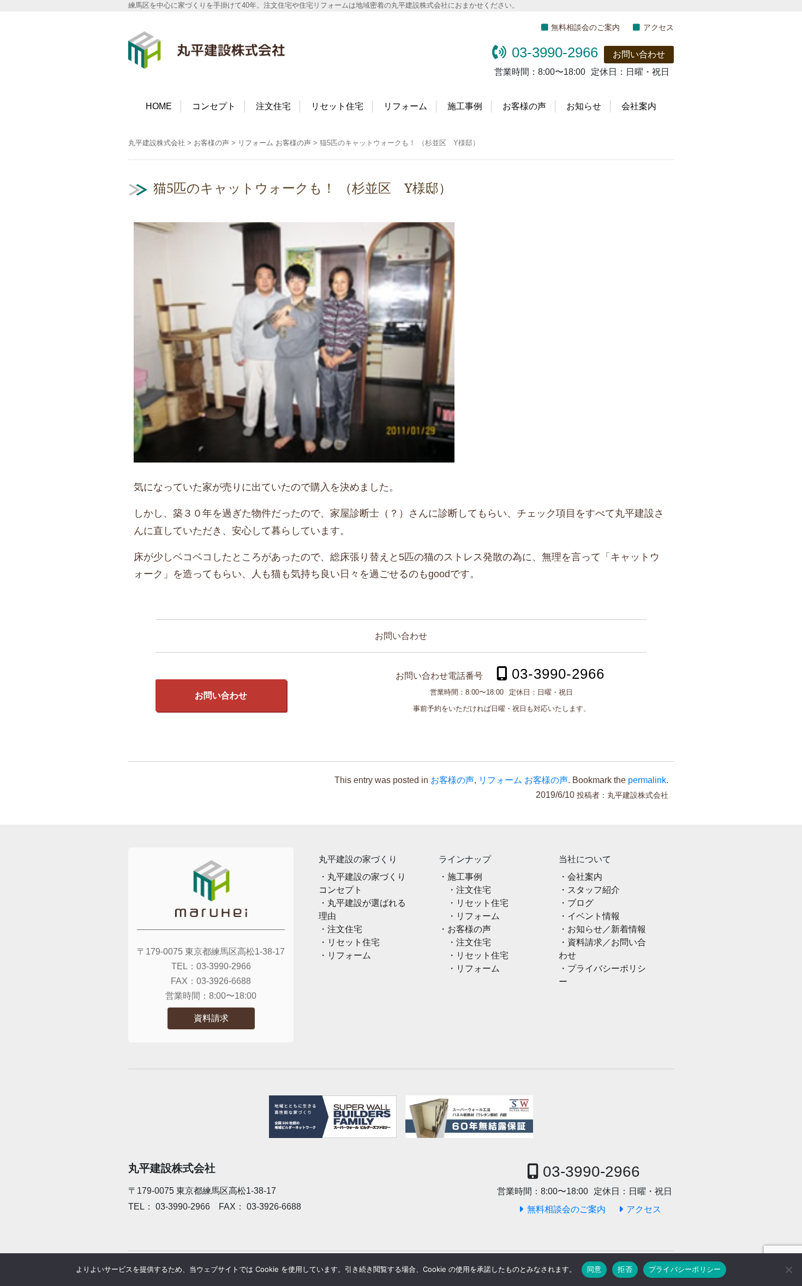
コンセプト (214, 106)
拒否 (625, 1269)
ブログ (580, 903)
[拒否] (788, 1269)
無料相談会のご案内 (585, 27)
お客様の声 (524, 106)
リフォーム (405, 106)
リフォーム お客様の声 (523, 780)
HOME (159, 106)
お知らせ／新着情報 (606, 929)
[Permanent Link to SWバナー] (333, 1116)
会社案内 (638, 106)
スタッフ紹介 (593, 889)
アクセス (658, 27)
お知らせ (583, 106)
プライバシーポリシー (685, 1269)
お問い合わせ (639, 54)
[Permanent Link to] (469, 1116)
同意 (594, 1269)
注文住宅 (273, 106)
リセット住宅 (337, 106)
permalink (647, 780)
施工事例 (464, 106)
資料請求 (211, 1018)
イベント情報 (593, 916)
